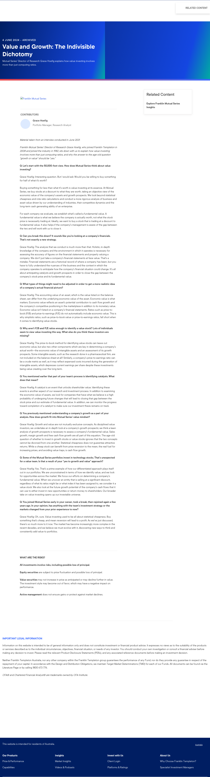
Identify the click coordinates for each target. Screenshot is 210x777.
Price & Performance (13, 761)
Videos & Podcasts (64, 767)
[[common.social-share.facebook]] (22, 604)
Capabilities (8, 767)
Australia (198, 744)
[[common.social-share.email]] (37, 604)
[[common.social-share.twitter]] (32, 604)
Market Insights (63, 761)
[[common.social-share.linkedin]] (27, 604)
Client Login (113, 761)
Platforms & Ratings (117, 767)
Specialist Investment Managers (177, 767)
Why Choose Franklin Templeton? (178, 761)
